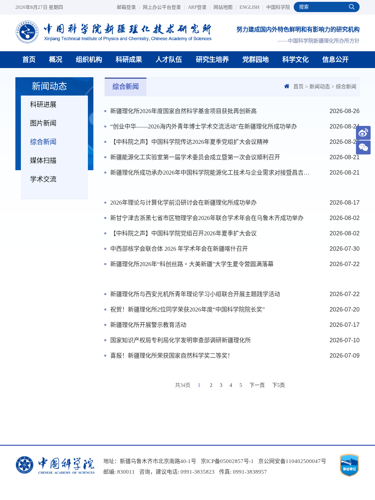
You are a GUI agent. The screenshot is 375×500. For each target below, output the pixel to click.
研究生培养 (212, 59)
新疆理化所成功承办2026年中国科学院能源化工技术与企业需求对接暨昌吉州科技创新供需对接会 (210, 172)
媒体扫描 (43, 160)
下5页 (278, 385)
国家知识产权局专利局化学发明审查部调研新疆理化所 (180, 340)
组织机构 (89, 59)
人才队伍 (169, 59)
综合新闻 (43, 142)
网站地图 (225, 7)
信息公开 (335, 59)
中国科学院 (278, 7)
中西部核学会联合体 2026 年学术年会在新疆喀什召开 (179, 249)
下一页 (257, 385)
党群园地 (255, 59)
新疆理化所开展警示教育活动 (148, 325)
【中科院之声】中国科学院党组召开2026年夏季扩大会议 (183, 233)
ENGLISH (251, 7)
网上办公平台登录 (164, 7)
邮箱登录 (128, 7)
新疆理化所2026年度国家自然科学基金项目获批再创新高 (183, 111)
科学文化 (295, 59)
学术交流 (43, 179)
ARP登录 (199, 7)
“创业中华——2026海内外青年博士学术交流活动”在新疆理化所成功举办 (203, 126)
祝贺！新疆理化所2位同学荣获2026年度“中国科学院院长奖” (187, 309)
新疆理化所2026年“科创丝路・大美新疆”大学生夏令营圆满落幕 (192, 264)
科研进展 (43, 104)
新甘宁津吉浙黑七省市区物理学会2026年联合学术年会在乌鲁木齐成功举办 (207, 218)
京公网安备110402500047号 (292, 461)
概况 (55, 59)
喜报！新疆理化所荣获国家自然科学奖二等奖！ (171, 355)
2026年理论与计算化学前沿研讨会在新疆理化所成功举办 (183, 202)
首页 (29, 59)
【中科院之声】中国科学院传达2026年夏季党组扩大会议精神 (189, 142)
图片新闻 (43, 123)
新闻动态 (319, 86)
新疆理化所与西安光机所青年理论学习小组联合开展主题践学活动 (195, 294)
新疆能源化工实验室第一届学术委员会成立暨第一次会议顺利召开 (195, 157)
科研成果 (129, 59)
